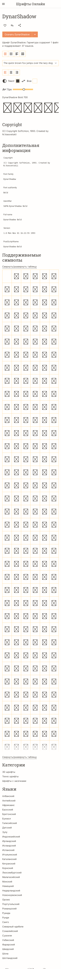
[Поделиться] (19, 25)
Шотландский (9, 958)
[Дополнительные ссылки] (35, 34)
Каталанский (9, 859)
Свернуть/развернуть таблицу (19, 266)
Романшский (9, 908)
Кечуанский (8, 863)
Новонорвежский (12, 895)
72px (9, 89)
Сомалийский (10, 931)
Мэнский (7, 881)
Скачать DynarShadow (17, 34)
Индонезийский (11, 836)
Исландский (9, 845)
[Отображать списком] (5, 54)
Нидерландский (11, 890)
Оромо (6, 899)
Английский (8, 800)
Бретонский (9, 814)
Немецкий (8, 886)
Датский (7, 827)
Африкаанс (8, 805)
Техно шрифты (10, 776)
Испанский (8, 850)
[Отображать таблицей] (23, 54)
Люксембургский (12, 872)
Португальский (10, 904)
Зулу (4, 832)
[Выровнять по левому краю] (5, 72)
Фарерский (8, 944)
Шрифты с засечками (14, 781)
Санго (5, 922)
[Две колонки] (11, 54)
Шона (5, 953)
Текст (11, 80)
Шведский (8, 949)
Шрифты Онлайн (30, 4)
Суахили (7, 935)
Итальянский (9, 854)
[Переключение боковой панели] (3, 4)
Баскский (7, 809)
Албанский (8, 796)
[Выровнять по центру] (11, 72)
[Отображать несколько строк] (17, 54)
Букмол (6, 818)
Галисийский (9, 823)
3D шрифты (8, 772)
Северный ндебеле (12, 926)
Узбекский (8, 940)
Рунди (5, 917)
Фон (29, 80)
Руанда (6, 913)
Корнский (7, 868)
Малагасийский (11, 877)
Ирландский (9, 841)
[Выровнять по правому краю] (17, 72)
